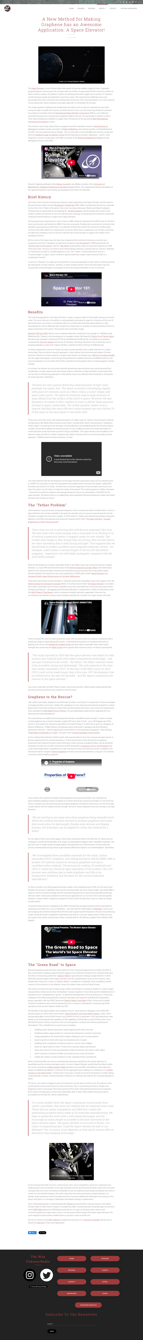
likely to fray (57, 647)
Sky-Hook (64, 246)
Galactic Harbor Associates (75, 1000)
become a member (92, 1220)
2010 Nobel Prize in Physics (54, 711)
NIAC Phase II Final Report (42, 592)
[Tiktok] (129, 2)
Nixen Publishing (70, 129)
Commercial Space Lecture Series (86, 732)
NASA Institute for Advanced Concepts (44, 584)
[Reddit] (132, 2)
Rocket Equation (75, 211)
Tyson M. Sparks (47, 342)
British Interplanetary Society (90, 138)
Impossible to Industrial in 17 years (43, 732)
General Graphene (58, 751)
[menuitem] (71, 8)
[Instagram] (120, 2)
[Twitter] (117, 2)
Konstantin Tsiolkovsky (65, 205)
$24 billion (98, 909)
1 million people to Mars (56, 1067)
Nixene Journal (62, 184)
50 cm (52, 641)
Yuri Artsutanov (82, 243)
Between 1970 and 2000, (38, 333)
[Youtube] (126, 2)
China (69, 1204)
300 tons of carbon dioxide (104, 355)
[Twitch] (136, 2)
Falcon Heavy (108, 336)
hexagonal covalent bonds (60, 644)
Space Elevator (38, 88)
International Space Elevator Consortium (72, 113)
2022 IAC (40, 1223)
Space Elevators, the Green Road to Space (82, 1013)
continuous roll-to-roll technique (94, 746)
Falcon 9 (95, 336)
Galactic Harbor (63, 975)
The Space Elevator (96, 584)
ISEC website (53, 1220)
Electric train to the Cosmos (40, 246)
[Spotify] (123, 2)
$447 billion (38, 1209)
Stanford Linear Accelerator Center (50, 135)
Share (33, 1233)
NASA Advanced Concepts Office (83, 567)
